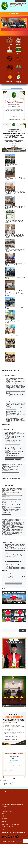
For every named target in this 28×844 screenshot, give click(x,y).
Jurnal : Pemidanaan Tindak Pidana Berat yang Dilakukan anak (12, 496)
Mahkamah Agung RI (6, 809)
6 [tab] (15, 29)
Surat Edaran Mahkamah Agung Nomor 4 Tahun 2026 (15, 567)
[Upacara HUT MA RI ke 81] (10, 159)
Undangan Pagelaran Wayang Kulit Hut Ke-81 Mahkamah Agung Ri (15, 382)
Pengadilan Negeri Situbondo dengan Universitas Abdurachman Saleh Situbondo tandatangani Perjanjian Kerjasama (15, 235)
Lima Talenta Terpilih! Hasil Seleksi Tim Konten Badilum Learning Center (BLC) (14, 221)
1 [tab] (7, 29)
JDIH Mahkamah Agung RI (7, 811)
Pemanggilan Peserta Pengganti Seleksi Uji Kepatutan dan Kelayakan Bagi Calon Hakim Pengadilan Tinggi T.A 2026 (15, 553)
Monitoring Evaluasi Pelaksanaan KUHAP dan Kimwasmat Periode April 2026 (14, 349)
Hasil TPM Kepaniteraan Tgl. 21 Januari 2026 (13, 582)
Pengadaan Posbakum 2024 (11, 455)
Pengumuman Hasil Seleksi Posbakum (14, 451)
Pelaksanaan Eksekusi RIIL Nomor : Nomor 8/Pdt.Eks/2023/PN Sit (15, 321)
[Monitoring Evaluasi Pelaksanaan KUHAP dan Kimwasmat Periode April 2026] (10, 343)
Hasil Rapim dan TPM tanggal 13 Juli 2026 (13, 573)
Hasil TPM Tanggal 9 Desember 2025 (12, 573)
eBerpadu (3, 815)
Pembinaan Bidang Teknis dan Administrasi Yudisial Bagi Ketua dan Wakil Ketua (15, 250)
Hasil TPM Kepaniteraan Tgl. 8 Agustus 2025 (13, 584)
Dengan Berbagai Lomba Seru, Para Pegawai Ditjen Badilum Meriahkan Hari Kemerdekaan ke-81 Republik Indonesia (15, 419)
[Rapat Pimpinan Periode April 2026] (10, 357)
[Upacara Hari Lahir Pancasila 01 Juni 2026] (10, 272)
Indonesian (19, 0)
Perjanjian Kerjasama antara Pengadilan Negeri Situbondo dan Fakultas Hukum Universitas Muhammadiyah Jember (12, 533)
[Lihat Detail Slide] (14, 690)
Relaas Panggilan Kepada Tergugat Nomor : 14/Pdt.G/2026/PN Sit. (11, 467)
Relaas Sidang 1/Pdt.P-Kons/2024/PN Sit (10, 472)
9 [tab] (20, 29)
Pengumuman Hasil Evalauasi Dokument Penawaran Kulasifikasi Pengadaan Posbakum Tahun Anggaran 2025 (14, 458)
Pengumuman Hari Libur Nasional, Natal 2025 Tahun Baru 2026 (14, 437)
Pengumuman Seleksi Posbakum (12, 453)
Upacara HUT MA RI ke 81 (11, 164)
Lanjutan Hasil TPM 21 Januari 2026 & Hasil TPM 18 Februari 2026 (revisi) (15, 577)
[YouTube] (14, 836)
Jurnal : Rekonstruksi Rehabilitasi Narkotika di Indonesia (11, 493)
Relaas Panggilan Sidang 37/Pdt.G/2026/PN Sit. (12, 464)
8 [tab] (19, 29)
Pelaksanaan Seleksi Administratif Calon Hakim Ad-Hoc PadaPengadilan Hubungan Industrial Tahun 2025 (15, 448)
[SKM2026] (14, 764)
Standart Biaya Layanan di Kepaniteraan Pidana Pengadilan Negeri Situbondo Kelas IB (12, 510)
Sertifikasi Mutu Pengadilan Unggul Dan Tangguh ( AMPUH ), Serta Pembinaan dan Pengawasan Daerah (15, 192)
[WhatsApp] (17, 836)
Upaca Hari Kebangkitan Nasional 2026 (14, 307)
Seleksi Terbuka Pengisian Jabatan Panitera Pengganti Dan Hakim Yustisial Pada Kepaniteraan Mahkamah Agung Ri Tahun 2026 (15, 387)
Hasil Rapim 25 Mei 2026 (9, 574)
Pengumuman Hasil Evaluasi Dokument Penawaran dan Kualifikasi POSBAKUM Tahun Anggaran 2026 (14, 440)
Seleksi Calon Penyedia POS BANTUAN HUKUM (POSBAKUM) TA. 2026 (14, 443)
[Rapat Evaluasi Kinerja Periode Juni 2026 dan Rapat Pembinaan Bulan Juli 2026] (10, 201)
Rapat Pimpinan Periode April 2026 (13, 362)
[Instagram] (9, 836)
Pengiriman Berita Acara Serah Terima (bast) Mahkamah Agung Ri (15, 379)
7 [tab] (17, 29)
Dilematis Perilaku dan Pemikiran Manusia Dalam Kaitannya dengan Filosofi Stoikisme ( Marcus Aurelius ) (12, 499)
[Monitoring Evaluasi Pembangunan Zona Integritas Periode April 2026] (10, 329)
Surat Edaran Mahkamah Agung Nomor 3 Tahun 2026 (15, 568)
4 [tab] (12, 29)
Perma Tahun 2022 (6, 512)
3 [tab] (10, 29)
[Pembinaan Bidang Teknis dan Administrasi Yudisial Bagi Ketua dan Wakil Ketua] (10, 244)
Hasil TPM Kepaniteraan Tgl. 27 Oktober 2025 (13, 583)
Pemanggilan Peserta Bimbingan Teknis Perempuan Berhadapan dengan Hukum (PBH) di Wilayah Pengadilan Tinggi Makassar (14, 555)
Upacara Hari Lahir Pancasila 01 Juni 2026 (15, 277)
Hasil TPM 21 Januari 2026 (10, 575)
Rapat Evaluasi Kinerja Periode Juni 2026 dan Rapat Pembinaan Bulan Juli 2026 (15, 207)
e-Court (3, 813)
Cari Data (4, 628)
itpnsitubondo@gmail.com (21, 841)
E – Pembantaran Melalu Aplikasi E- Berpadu (11, 507)
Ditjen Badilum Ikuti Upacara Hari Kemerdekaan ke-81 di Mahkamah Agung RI (15, 415)
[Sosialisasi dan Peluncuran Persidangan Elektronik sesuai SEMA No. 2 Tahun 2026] (10, 172)
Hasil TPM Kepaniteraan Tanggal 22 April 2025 (13, 585)
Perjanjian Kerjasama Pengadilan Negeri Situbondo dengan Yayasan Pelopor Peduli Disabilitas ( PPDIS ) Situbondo (13, 530)
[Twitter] (6, 836)
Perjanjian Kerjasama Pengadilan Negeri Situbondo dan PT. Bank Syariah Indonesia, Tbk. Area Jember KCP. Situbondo (12, 527)
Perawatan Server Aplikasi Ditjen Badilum (14, 445)
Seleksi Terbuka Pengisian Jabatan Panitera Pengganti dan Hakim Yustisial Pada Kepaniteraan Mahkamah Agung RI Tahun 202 (15, 403)
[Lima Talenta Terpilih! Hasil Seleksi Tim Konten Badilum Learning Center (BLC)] (10, 215)
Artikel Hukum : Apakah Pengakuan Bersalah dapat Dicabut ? (12, 505)
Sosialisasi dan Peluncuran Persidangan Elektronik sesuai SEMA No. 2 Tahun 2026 (15, 178)
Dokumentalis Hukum (6, 514)
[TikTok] (12, 836)
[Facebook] (3, 836)
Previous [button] (2, 24)
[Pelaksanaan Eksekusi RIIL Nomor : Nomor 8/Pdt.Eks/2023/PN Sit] (10, 315)
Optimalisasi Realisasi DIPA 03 (13, 411)
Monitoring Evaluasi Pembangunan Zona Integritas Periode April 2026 (14, 335)
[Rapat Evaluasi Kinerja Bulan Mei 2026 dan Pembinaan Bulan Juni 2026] (10, 258)
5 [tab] (14, 29)
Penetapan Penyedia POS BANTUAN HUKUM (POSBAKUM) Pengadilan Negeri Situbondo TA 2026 (14, 433)
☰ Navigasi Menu (14, 13)
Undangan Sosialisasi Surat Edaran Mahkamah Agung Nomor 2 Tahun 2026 (15, 551)
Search (22, 630)
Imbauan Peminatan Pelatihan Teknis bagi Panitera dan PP (14, 408)
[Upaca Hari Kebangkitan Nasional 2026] (10, 302)
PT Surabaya (4, 818)
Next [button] (25, 24)
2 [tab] (9, 29)
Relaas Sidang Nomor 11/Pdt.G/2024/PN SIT (11, 473)
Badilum (3, 816)
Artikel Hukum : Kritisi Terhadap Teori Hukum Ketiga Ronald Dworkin (12, 502)
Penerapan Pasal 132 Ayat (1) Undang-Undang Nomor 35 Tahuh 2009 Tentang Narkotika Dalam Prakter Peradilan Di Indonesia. (12, 489)
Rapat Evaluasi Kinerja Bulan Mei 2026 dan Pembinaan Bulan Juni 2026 (15, 264)
